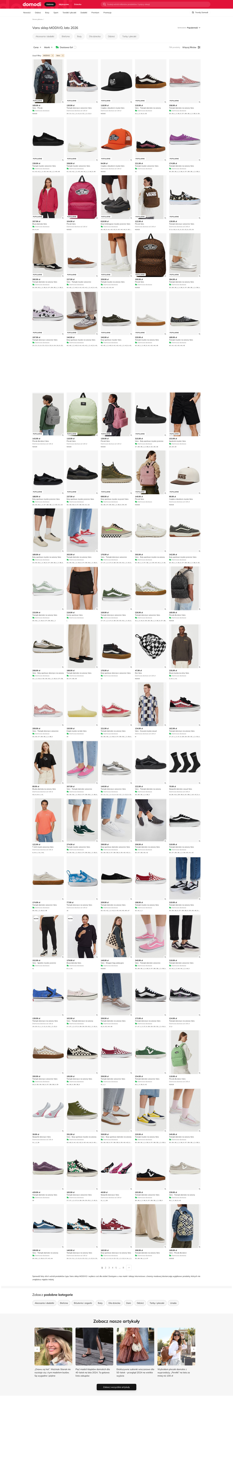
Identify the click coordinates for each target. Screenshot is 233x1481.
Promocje (107, 12)
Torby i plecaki (129, 36)
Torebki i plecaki (69, 12)
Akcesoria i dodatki (45, 36)
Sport (56, 12)
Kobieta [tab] (50, 4)
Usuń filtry (36, 55)
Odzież (38, 12)
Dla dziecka (94, 36)
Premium (95, 12)
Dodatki (83, 12)
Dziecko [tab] (77, 4)
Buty (47, 12)
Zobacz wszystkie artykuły (116, 1387)
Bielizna (66, 36)
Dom (128, 1303)
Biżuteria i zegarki (83, 1303)
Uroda (173, 1303)
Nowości (27, 12)
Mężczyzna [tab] (64, 4)
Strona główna (37, 19)
